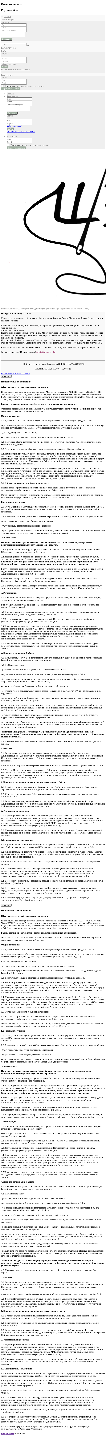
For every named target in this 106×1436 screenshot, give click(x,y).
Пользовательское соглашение (15, 69)
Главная (7, 16)
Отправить (6, 39)
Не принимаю (7, 1433)
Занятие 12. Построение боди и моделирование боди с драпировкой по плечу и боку (49, 309)
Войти (4, 67)
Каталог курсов (8, 48)
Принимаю (24, 86)
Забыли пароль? (8, 64)
